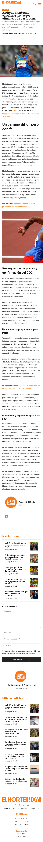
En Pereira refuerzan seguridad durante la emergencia (14, 756)
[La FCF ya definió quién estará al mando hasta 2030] (34, 546)
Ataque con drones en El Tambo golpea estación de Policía (16, 769)
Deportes (6, 10)
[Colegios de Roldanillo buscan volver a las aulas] (34, 782)
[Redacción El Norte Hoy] (22, 676)
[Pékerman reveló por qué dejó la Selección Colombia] (34, 594)
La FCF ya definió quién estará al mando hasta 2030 (15, 545)
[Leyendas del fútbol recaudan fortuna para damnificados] (34, 570)
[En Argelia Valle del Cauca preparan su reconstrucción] (34, 732)
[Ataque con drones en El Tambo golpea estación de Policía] (34, 769)
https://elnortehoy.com (22, 688)
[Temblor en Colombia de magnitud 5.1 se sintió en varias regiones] (34, 720)
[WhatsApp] (27, 39)
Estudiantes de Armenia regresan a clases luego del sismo (15, 744)
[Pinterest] (22, 39)
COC (15, 111)
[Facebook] (12, 39)
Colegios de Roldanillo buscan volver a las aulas (16, 780)
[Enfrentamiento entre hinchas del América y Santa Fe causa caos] (34, 558)
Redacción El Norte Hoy (12, 34)
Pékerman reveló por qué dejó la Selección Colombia (16, 594)
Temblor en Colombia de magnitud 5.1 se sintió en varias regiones (16, 719)
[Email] (38, 39)
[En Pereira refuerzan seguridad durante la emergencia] (34, 757)
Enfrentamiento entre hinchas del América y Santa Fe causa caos (15, 557)
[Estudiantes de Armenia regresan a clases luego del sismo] (34, 745)
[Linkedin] (33, 39)
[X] (17, 39)
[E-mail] (6, 517)
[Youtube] (27, 805)
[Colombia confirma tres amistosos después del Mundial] (34, 582)
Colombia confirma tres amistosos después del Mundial (15, 581)
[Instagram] (19, 805)
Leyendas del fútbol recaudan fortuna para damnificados (15, 569)
